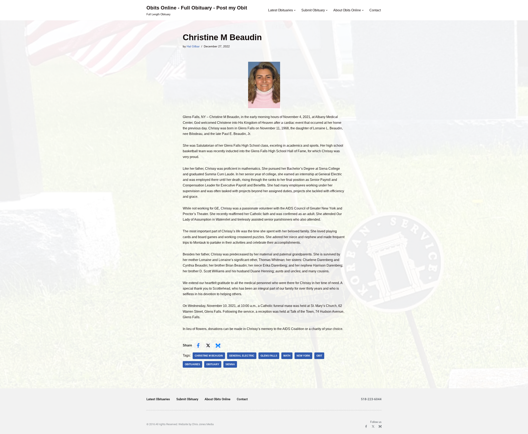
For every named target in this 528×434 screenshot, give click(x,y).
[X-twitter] (373, 426)
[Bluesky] (380, 426)
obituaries (192, 364)
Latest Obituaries (158, 399)
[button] (295, 10)
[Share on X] (208, 345)
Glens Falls (268, 355)
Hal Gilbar (193, 46)
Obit (319, 355)
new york (303, 355)
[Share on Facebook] (198, 345)
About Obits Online (217, 399)
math (286, 355)
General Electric (241, 355)
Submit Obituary (187, 399)
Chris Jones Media (203, 424)
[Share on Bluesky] (218, 345)
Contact (375, 10)
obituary (212, 364)
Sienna (230, 364)
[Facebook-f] (366, 426)
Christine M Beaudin (209, 355)
